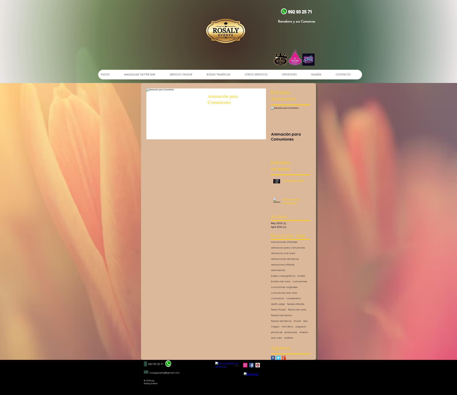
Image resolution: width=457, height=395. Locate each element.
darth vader (278, 304)
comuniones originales (284, 287)
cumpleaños (293, 298)
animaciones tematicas (285, 258)
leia (305, 321)
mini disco (287, 326)
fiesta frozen (278, 309)
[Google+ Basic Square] (284, 358)
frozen (297, 321)
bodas (301, 275)
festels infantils (295, 304)
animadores (278, 270)
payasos (301, 326)
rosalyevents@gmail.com (165, 372)
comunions (277, 298)
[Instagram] (245, 365)
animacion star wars (283, 253)
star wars (276, 337)
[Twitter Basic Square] (278, 358)
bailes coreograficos (283, 275)
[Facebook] (251, 365)
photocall (276, 332)
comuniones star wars (284, 292)
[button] (260, 74)
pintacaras (290, 332)
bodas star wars (280, 281)
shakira (303, 332)
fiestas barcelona (281, 315)
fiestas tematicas (281, 321)
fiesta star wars (297, 309)
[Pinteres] (257, 365)
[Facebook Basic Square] (273, 358)
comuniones (300, 281)
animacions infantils (283, 264)
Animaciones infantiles (284, 242)
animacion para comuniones (288, 247)
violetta (288, 337)
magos (275, 326)
